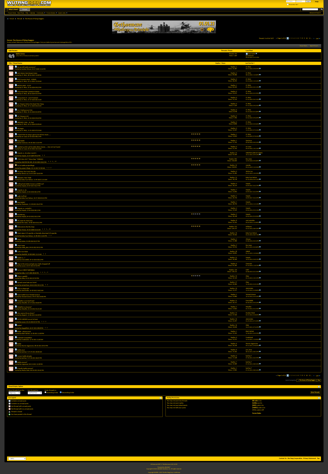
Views (223, 63)
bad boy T (25, 352)
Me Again (20, 128)
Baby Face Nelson (27, 180)
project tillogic (26, 168)
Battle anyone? (22, 362)
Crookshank (25, 340)
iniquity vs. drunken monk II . (27, 153)
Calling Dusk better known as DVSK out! (30, 184)
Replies (218, 63)
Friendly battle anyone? (25, 368)
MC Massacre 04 (23, 116)
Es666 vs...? (21, 258)
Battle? (19, 325)
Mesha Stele (25, 370)
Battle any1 (21, 350)
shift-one (177, 472)
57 (56, 161)
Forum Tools (303, 46)
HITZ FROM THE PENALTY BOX (27, 73)
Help (316, 2)
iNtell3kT (24, 254)
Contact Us (282, 458)
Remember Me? (293, 4)
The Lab (19, 19)
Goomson (25, 143)
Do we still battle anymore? (26, 67)
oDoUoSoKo (25, 290)
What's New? (13, 9)
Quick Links (62, 13)
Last (317, 38)
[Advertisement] (164, 437)
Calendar (32, 13)
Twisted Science (27, 297)
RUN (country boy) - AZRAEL (26, 79)
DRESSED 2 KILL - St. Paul (25, 122)
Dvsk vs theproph (23, 288)
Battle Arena (20, 54)
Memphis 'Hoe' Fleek (24, 178)
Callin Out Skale (22, 252)
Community (40, 13)
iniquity (24, 156)
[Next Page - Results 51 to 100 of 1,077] (313, 38)
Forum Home (12, 13)
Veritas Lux (25, 173)
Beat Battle (20, 141)
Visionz (24, 230)
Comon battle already (24, 356)
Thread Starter (17, 63)
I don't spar (21, 245)
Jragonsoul (25, 364)
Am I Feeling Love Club (24, 110)
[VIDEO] (255, 408)
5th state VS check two (25, 221)
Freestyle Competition (24, 338)
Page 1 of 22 (282, 38)
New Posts (20, 13)
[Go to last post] (260, 69)
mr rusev (24, 136)
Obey (23, 278)
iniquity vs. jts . (22, 190)
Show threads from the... (16, 390)
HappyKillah (25, 328)
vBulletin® (168, 467)
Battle (19, 344)
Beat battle (251, 54)
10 (307, 38)
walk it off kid (21, 196)
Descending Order (67, 392)
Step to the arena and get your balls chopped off (33, 264)
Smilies (254, 403)
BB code (255, 401)
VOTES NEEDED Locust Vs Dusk (27, 319)
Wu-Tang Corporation (295, 458)
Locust (24, 266)
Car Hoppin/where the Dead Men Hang (30, 104)
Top (319, 380)
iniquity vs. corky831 (24, 208)
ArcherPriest (25, 285)
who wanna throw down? (26, 313)
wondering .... (22, 214)
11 (310, 38)
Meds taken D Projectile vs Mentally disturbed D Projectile (37, 233)
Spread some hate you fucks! (27, 282)
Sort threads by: (33, 390)
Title (10, 63)
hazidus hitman (26, 69)
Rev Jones (25, 223)
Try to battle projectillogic (26, 165)
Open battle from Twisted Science (28, 295)
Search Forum (314, 46)
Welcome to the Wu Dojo (25, 227)
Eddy (23, 273)
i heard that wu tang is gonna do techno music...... (34, 135)
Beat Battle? (21, 202)
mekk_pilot (25, 247)
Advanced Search (315, 13)
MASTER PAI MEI (27, 162)
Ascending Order (52, 392)
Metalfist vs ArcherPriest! (25, 301)
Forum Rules (256, 413)
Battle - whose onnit (24, 331)
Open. (19, 239)
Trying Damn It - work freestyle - (28, 98)
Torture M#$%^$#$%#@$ (26, 270)
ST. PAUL (24, 75)
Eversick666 (25, 260)
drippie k (24, 315)
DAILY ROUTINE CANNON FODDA (28, 92)
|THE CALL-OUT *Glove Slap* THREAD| (30, 159)
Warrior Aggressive (28, 346)
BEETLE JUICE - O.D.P (24, 85)
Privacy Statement (309, 458)
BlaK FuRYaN (26, 333)
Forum (24, 9)
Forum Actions (51, 13)
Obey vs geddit (22, 276)
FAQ (26, 13)
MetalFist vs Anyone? (24, 307)
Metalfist (24, 303)
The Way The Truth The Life (26, 171)
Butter (23, 241)
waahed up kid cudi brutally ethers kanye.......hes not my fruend (38, 147)
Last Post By (249, 63)
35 (50, 229)
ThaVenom (25, 204)
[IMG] (254, 405)
